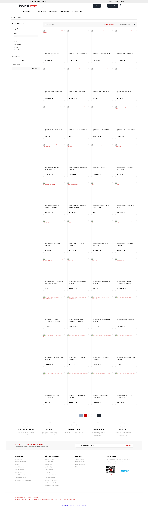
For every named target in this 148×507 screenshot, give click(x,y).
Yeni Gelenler (53, 11)
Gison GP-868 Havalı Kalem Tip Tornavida (125, 168)
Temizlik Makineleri (51, 475)
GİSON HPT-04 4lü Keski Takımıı (124, 92)
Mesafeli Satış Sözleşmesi (22, 475)
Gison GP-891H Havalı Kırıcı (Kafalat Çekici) (53, 54)
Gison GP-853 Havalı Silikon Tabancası (53, 244)
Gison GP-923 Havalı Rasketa (101, 53)
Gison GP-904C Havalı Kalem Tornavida (101, 320)
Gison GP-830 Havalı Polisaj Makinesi (125, 244)
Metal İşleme (49, 469)
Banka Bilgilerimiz (20, 461)
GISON (19, 17)
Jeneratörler (49, 464)
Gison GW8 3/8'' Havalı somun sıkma (126, 206)
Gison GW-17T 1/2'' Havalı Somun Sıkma (76, 244)
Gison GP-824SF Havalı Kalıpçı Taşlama (78, 168)
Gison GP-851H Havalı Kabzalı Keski (53, 92)
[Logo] (28, 6)
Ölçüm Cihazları (50, 477)
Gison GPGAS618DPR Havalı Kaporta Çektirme (77, 206)
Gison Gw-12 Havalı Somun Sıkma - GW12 (101, 206)
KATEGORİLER (25, 11)
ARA (96, 6)
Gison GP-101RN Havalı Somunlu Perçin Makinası (52, 320)
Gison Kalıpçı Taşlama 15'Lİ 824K (100, 168)
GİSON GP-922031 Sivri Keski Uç (53, 130)
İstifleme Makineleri (51, 483)
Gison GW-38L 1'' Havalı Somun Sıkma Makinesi (124, 282)
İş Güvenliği (48, 467)
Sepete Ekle (55, 59)
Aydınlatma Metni (20, 477)
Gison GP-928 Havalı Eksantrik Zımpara (126, 358)
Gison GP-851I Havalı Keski (77, 91)
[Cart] (119, 6)
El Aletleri (48, 472)
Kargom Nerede (80, 464)
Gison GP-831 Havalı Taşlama (125, 319)
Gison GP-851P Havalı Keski (125, 53)
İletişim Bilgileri (80, 461)
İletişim (17, 464)
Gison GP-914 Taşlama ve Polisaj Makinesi (100, 396)
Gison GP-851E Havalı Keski (101, 91)
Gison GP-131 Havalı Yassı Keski (78, 129)
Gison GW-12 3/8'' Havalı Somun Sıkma (52, 396)
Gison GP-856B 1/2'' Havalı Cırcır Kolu (100, 244)
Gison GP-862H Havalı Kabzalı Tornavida (78, 282)
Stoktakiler (50, 25)
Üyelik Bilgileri (79, 459)
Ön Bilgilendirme (20, 467)
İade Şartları (18, 472)
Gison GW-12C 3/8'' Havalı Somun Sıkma (124, 396)
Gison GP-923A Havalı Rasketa (78, 53)
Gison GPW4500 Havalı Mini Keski (101, 130)
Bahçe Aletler (49, 461)
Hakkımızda (18, 459)
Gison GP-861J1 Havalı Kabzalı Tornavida (101, 282)
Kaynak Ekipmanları (51, 480)
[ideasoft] (64, 506)
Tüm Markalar (35, 68)
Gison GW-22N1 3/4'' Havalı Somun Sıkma (101, 358)
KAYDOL (129, 445)
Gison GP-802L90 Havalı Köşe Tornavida (54, 358)
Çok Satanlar (42, 11)
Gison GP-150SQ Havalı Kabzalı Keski (126, 130)
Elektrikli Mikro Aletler (52, 485)
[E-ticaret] (74, 506)
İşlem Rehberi (79, 467)
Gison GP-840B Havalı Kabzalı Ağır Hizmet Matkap (54, 282)
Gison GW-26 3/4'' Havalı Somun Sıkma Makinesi (76, 320)
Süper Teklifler (65, 11)
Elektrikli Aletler (50, 459)
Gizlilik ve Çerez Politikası (23, 480)
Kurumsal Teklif (77, 11)
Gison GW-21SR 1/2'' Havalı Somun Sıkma (77, 358)
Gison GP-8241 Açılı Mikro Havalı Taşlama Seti (52, 168)
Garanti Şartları (19, 469)
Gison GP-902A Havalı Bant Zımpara (77, 396)
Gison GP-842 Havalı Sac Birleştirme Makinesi (52, 206)
